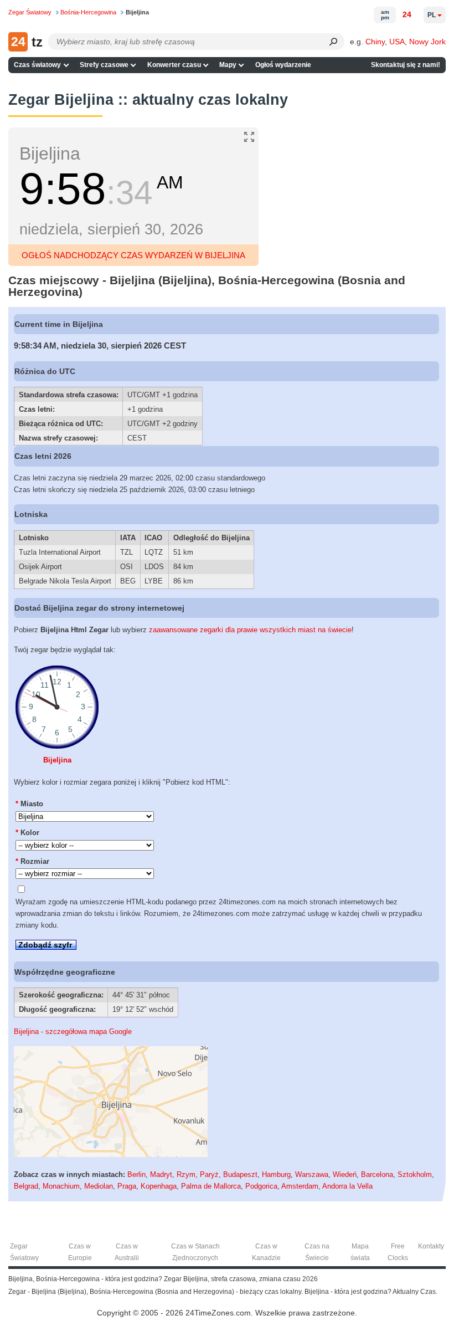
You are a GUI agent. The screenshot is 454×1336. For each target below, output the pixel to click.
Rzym (186, 1174)
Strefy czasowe (104, 65)
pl (431, 15)
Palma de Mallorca (211, 1186)
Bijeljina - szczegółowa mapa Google (73, 1031)
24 (407, 14)
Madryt (161, 1174)
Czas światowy (37, 65)
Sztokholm (415, 1174)
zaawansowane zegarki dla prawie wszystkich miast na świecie (250, 630)
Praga (126, 1186)
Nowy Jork (427, 41)
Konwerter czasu (174, 65)
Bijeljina (57, 760)
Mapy (227, 65)
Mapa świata (360, 1252)
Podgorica (261, 1186)
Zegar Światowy (24, 1252)
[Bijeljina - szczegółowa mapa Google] (111, 1154)
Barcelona (377, 1174)
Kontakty (431, 1246)
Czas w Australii (127, 1252)
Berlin (136, 1174)
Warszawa (311, 1174)
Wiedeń (345, 1174)
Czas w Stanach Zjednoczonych (195, 1252)
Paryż (209, 1174)
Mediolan (98, 1186)
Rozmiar (32, 861)
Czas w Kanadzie (266, 1252)
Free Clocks (398, 1252)
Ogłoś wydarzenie (283, 65)
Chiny (375, 41)
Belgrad (26, 1186)
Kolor (27, 832)
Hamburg (276, 1174)
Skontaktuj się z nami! (405, 65)
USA (397, 41)
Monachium (61, 1186)
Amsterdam (299, 1186)
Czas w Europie (80, 1252)
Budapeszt (240, 1174)
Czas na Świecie (317, 1252)
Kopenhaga (159, 1186)
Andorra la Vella (347, 1186)
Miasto (29, 804)
